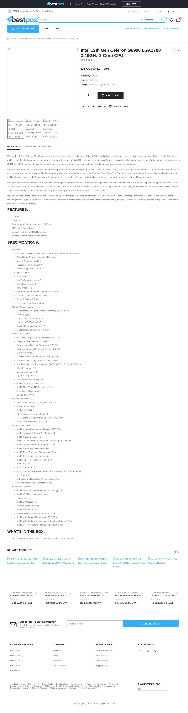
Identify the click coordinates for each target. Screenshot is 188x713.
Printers (82, 688)
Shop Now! (131, 4)
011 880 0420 (172, 29)
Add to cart (112, 95)
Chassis (83, 593)
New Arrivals (151, 28)
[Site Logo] (22, 19)
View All (91, 688)
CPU (104, 85)
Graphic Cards (62, 684)
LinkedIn (94, 106)
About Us (57, 650)
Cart (147, 11)
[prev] (174, 50)
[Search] (162, 19)
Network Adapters (39, 688)
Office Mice (50, 686)
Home (46, 29)
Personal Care (88, 686)
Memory (26, 688)
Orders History (16, 660)
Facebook (83, 106)
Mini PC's (27, 684)
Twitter (88, 106)
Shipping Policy (102, 665)
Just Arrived (132, 593)
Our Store (57, 660)
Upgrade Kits (26, 593)
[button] (8, 83)
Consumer (166, 593)
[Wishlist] (171, 20)
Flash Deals (132, 28)
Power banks (47, 684)
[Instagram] (178, 11)
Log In (159, 11)
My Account (15, 650)
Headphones (76, 684)
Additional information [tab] (38, 146)
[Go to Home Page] (8, 39)
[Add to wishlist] (36, 593)
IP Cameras (89, 684)
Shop (56, 29)
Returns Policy (101, 655)
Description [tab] (13, 146)
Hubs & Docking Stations (68, 686)
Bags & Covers (26, 686)
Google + (99, 106)
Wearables (101, 684)
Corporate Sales (60, 665)
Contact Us (15, 670)
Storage (72, 688)
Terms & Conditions (103, 650)
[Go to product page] (23, 573)
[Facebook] (169, 11)
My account (133, 11)
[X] (174, 11)
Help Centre (15, 665)
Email (105, 106)
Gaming (39, 686)
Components (96, 85)
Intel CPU (111, 85)
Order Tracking (16, 655)
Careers (56, 655)
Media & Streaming (58, 688)
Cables (37, 684)
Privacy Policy (101, 660)
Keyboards (15, 684)
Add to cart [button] (34, 562)
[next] (179, 50)
